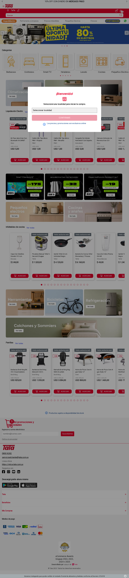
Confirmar (64, 118)
